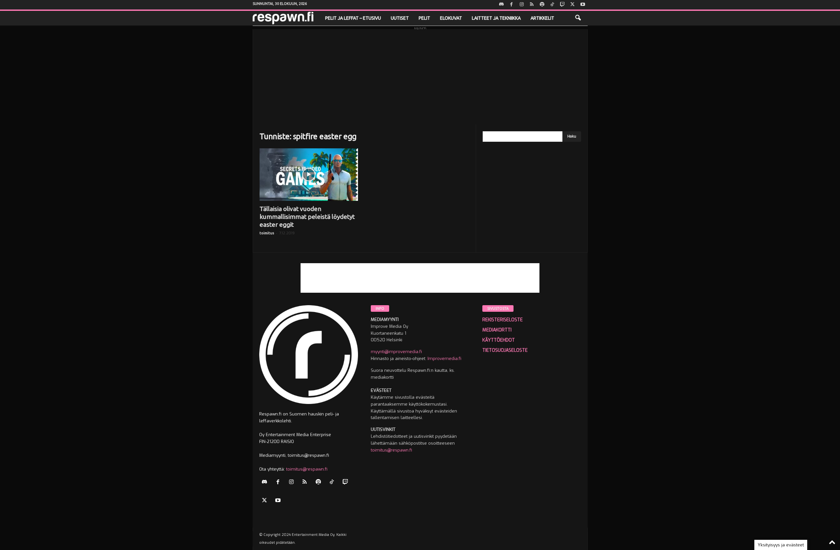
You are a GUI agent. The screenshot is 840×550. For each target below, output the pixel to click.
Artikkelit (542, 18)
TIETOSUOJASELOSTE (505, 350)
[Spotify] (542, 5)
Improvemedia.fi (444, 358)
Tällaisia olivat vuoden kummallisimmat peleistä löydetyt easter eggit (307, 216)
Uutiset (400, 18)
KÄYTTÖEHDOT (498, 340)
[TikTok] (552, 5)
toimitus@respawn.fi (306, 469)
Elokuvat (451, 18)
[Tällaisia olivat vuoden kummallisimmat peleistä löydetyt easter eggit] (309, 174)
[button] (578, 18)
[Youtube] (583, 5)
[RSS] (532, 5)
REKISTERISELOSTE (502, 320)
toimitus (267, 233)
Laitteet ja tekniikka (496, 18)
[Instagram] (522, 5)
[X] (573, 5)
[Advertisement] (420, 75)
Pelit (424, 18)
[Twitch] (562, 5)
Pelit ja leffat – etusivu (353, 18)
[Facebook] (511, 5)
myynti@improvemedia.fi (396, 351)
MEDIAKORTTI (497, 330)
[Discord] (501, 5)
